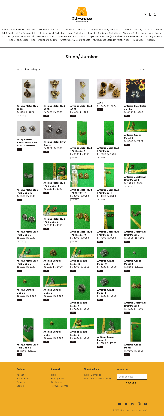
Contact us (56, 382)
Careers (21, 382)
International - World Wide (97, 378)
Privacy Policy (57, 378)
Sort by (19, 69)
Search (20, 385)
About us (21, 374)
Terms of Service (59, 385)
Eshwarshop (125, 410)
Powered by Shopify (139, 410)
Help (53, 374)
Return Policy (23, 378)
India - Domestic (92, 374)
